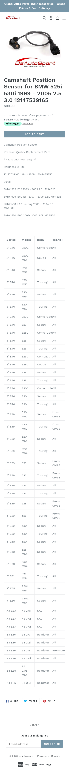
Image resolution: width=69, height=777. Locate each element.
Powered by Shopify (48, 756)
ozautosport (26, 756)
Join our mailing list (34, 735)
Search (34, 724)
